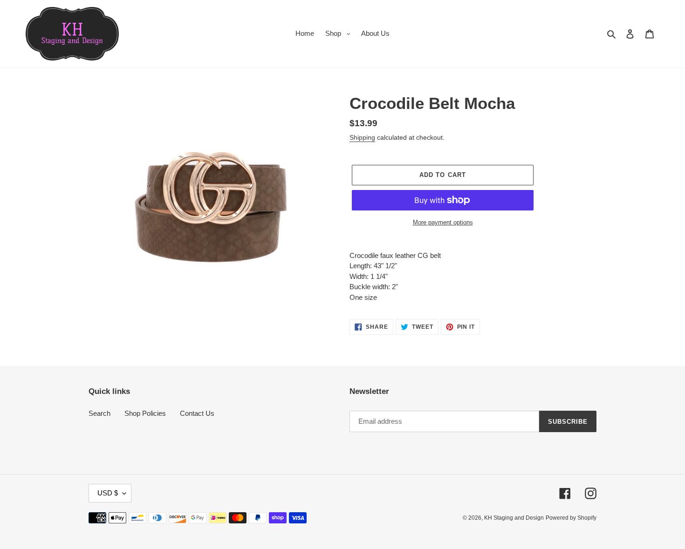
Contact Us (197, 413)
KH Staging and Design (514, 518)
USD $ (107, 493)
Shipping (362, 137)
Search (99, 413)
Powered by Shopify (571, 518)
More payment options (443, 222)
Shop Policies (145, 413)
